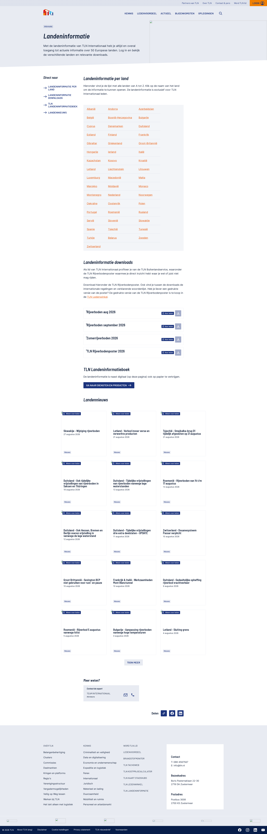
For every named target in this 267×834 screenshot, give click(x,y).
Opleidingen (206, 13)
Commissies (49, 762)
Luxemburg (93, 177)
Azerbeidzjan (146, 108)
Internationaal (90, 778)
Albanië (91, 108)
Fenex (86, 773)
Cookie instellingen (60, 829)
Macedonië (114, 177)
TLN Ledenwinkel (97, 296)
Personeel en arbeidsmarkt (97, 804)
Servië (90, 220)
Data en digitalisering (94, 757)
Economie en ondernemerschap (100, 762)
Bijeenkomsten (184, 13)
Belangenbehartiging (54, 752)
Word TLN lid (240, 3)
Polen (142, 203)
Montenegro (94, 194)
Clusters (47, 757)
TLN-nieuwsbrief (102, 829)
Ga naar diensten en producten (106, 385)
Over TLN (207, 3)
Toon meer (133, 662)
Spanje (91, 229)
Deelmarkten (50, 767)
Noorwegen (146, 194)
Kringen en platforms (54, 773)
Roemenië (114, 212)
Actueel (166, 13)
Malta (142, 177)
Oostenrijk (114, 203)
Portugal (92, 212)
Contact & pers (223, 3)
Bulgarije (144, 117)
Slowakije (144, 220)
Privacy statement (82, 829)
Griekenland (115, 143)
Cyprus (91, 126)
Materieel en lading (93, 788)
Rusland (143, 212)
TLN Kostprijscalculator (137, 771)
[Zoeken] (220, 13)
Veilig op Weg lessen (54, 794)
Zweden (143, 237)
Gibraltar (92, 143)
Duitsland (144, 126)
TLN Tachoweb (131, 765)
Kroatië (143, 160)
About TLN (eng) (24, 829)
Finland (112, 134)
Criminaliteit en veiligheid (96, 752)
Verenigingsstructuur (54, 783)
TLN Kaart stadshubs (135, 778)
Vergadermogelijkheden (55, 788)
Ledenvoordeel (147, 13)
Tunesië (143, 229)
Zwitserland (94, 246)
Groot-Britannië (148, 143)
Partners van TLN (190, 3)
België (90, 117)
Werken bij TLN (51, 799)
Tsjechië (113, 229)
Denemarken (115, 126)
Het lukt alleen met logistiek (58, 804)
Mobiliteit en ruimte (93, 799)
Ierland (112, 151)
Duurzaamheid (90, 794)
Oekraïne (92, 203)
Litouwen (144, 169)
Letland (91, 169)
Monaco (143, 186)
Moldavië (113, 186)
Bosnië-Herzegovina (120, 117)
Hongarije (92, 151)
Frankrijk (144, 134)
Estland (91, 134)
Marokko (92, 186)
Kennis (129, 13)
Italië (141, 151)
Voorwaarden (121, 829)
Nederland (114, 194)
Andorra (113, 108)
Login (256, 3)
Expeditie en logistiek (94, 767)
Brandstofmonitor (133, 758)
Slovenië (113, 220)
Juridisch (88, 783)
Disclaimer (42, 829)
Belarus (112, 237)
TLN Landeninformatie (136, 790)
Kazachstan (94, 160)
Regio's (47, 778)
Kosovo (112, 160)
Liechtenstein (116, 169)
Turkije (91, 237)
